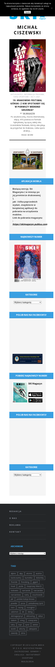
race (13, 607)
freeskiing (25, 582)
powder (14, 603)
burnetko (29, 577)
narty (26, 594)
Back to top (26, 661)
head (13, 586)
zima (23, 633)
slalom (14, 620)
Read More (27, 135)
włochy (22, 628)
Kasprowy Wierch (34, 586)
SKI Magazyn (29, 113)
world (13, 628)
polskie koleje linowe (26, 599)
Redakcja (15, 511)
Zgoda (27, 12)
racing (20, 607)
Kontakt (15, 532)
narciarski (26, 590)
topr (20, 624)
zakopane (33, 628)
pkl (12, 599)
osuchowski (37, 594)
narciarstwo (16, 594)
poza (23, 603)
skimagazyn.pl (17, 616)
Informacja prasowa (34, 94)
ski (23, 611)
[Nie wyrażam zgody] (51, 8)
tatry (13, 624)
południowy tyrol (36, 603)
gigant (35, 582)
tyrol (27, 624)
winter (35, 624)
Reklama (15, 525)
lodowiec (15, 590)
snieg (22, 620)
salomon (14, 611)
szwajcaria (32, 620)
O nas (13, 518)
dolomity (40, 577)
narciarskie (38, 590)
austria (39, 573)
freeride (14, 582)
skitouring (30, 616)
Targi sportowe (21, 97)
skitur (40, 616)
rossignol (31, 607)
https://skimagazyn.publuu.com (30, 224)
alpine (13, 573)
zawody (14, 633)
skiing (30, 611)
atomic (29, 573)
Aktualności (17, 94)
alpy (21, 573)
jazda (21, 586)
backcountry (16, 577)
